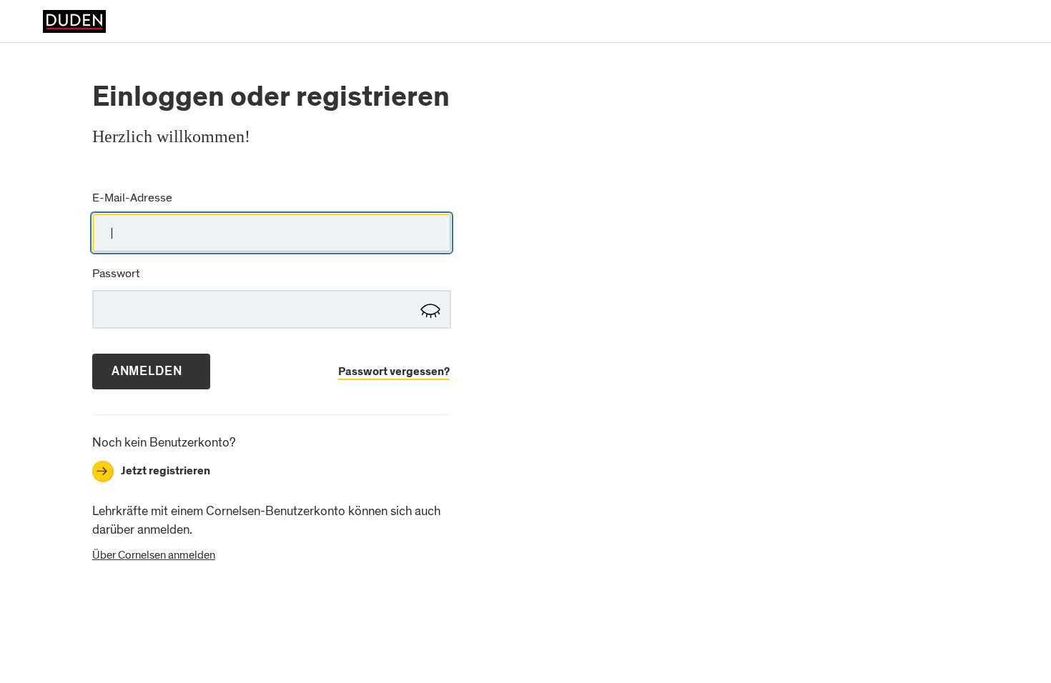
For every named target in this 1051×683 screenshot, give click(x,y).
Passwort (115, 273)
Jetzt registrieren (153, 471)
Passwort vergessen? (394, 371)
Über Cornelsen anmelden (153, 555)
